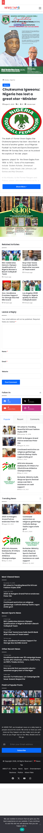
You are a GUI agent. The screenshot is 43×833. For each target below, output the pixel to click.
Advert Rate (29, 772)
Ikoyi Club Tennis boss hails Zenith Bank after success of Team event (30, 266)
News (20, 769)
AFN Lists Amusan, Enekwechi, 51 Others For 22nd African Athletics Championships (28, 467)
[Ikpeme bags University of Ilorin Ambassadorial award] (35, 693)
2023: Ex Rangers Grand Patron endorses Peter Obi (27, 440)
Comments (34, 419)
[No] (40, 824)
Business (12, 772)
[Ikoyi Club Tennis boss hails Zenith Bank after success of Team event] (31, 255)
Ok (22, 829)
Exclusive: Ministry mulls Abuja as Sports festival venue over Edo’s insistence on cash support (27, 482)
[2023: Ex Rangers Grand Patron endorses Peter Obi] (9, 441)
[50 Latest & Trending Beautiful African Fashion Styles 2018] (9, 430)
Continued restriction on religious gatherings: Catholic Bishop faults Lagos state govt (28, 453)
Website (5, 371)
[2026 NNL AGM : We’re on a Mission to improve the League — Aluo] (35, 709)
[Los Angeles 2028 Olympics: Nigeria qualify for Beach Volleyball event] (31, 285)
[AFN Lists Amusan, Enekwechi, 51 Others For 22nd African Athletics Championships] (9, 466)
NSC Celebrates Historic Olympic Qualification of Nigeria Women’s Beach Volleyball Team (9, 268)
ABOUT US (7, 769)
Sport (26, 769)
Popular (7, 419)
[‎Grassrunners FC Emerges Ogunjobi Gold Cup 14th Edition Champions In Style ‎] (21, 709)
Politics (20, 772)
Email (4, 361)
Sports (12, 80)
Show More (21, 187)
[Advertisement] (21, 33)
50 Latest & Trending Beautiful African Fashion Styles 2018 (28, 429)
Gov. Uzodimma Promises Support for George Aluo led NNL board (10, 296)
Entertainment (35, 769)
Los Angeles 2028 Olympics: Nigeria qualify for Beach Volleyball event (30, 296)
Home (6, 80)
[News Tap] (11, 8)
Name (5, 351)
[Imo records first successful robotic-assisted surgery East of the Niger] (8, 701)
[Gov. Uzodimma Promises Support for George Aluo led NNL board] (11, 285)
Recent (20, 419)
